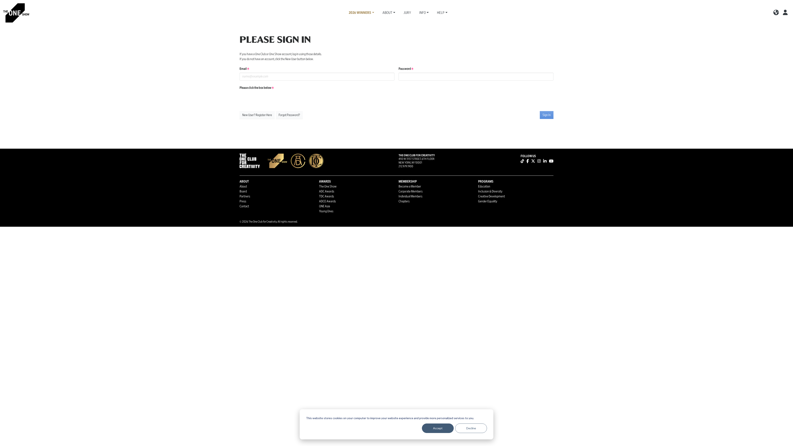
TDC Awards (326, 196)
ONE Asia (324, 206)
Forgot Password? (289, 115)
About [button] (387, 13)
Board (243, 191)
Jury (407, 13)
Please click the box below (256, 87)
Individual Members (410, 196)
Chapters (404, 201)
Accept (438, 428)
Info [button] (422, 13)
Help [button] (440, 13)
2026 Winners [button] (360, 13)
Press (243, 201)
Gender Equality (487, 201)
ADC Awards (326, 191)
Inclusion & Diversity (490, 191)
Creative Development (491, 196)
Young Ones (326, 211)
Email (243, 68)
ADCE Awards (327, 201)
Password (405, 68)
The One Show (328, 186)
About (243, 186)
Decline (471, 428)
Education (484, 186)
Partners (245, 196)
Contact (244, 206)
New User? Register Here (257, 115)
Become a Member (410, 186)
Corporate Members (411, 191)
